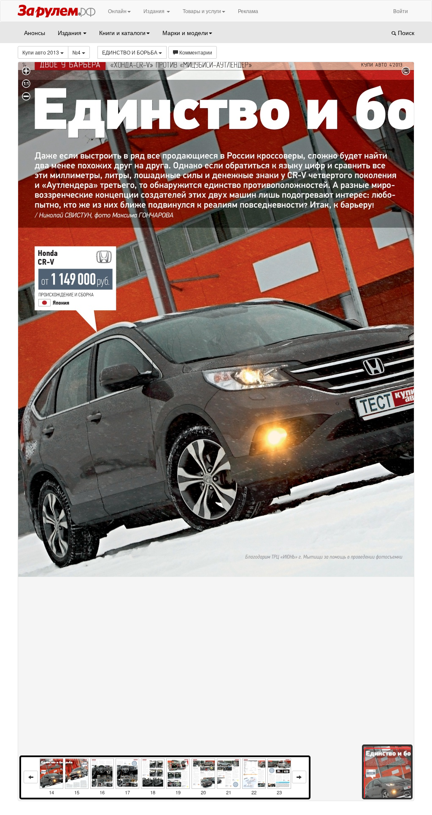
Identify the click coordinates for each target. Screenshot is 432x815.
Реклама (248, 10)
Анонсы (34, 32)
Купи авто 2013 (41, 52)
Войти (400, 10)
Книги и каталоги (122, 32)
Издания (154, 10)
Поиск (405, 32)
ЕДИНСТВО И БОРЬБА (130, 52)
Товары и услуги (202, 10)
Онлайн (117, 10)
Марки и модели (185, 32)
